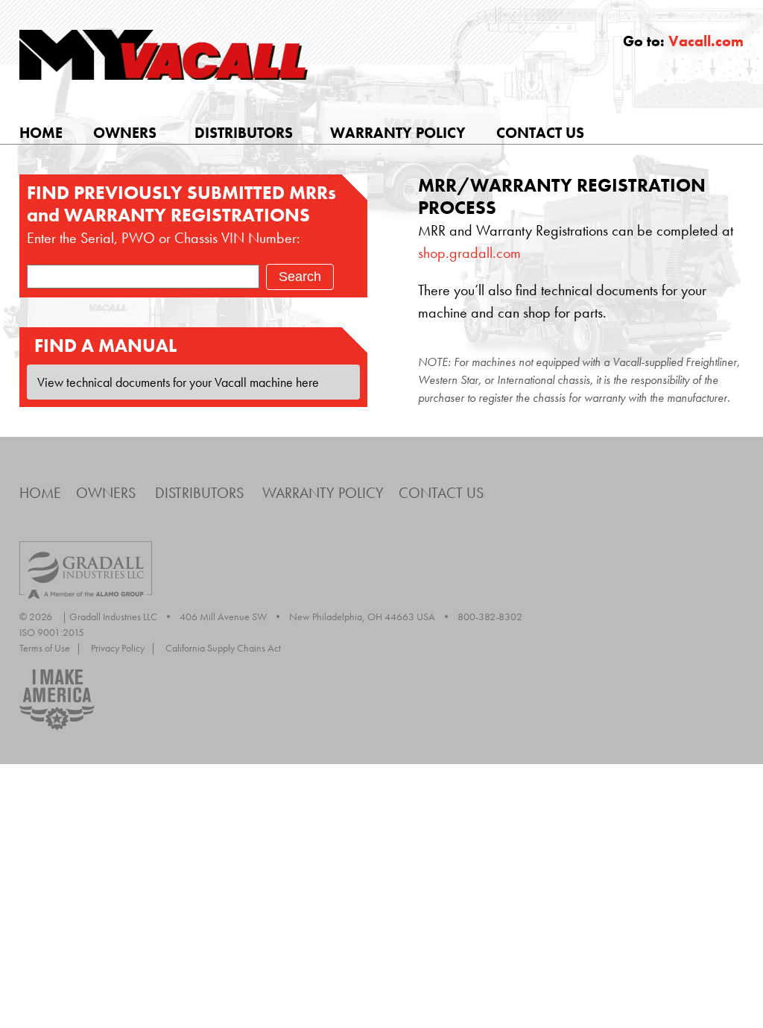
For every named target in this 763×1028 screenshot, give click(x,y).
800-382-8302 (490, 616)
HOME (41, 132)
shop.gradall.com (469, 252)
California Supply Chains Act (223, 648)
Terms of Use (50, 648)
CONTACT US (540, 132)
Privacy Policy (123, 648)
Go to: (683, 41)
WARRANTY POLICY (398, 132)
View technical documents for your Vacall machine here (176, 382)
